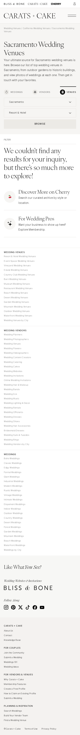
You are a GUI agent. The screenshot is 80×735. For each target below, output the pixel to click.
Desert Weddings (12, 522)
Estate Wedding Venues (16, 270)
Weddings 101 (10, 662)
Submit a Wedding (13, 657)
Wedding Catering (13, 362)
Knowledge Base (12, 640)
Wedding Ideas (11, 667)
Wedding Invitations (14, 376)
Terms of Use (31, 729)
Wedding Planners (13, 334)
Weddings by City (13, 550)
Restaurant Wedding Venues (18, 288)
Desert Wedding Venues (16, 297)
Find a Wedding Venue (15, 720)
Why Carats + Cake (14, 679)
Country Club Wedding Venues (19, 274)
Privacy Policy (49, 729)
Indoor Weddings (12, 509)
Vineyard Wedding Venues (17, 265)
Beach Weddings (12, 541)
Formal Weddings (12, 472)
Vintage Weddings (13, 495)
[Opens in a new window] (14, 4)
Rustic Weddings (12, 490)
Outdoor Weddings (13, 513)
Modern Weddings (13, 486)
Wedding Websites (13, 371)
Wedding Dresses (12, 417)
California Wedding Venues (36, 28)
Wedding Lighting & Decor (17, 403)
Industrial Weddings (14, 481)
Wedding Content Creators (17, 357)
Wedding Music (11, 398)
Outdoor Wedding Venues (17, 311)
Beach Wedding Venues (16, 293)
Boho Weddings (12, 458)
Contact (8, 635)
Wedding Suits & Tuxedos (16, 435)
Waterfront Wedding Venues (18, 315)
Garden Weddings (13, 531)
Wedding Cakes (12, 366)
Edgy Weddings (12, 467)
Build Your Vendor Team (16, 715)
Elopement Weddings (14, 504)
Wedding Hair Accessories (17, 426)
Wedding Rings (11, 440)
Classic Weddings (13, 463)
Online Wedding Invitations (17, 380)
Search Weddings (13, 711)
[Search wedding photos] (56, 4)
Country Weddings (13, 518)
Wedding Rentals (12, 408)
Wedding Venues (12, 28)
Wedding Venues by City (16, 320)
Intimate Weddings (13, 499)
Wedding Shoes (12, 421)
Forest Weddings (12, 527)
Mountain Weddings (14, 536)
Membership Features (15, 684)
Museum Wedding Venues (17, 284)
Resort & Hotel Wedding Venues (20, 256)
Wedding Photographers (16, 339)
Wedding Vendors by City (17, 444)
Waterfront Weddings (14, 545)
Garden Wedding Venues (16, 302)
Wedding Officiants (13, 412)
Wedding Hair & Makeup (16, 385)
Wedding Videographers (16, 353)
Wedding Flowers (12, 348)
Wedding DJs (10, 394)
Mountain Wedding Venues (17, 306)
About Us (8, 630)
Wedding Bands (12, 389)
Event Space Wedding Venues (19, 261)
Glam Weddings (12, 477)
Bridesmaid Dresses (14, 430)
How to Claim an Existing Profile (20, 693)
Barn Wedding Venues (15, 279)
